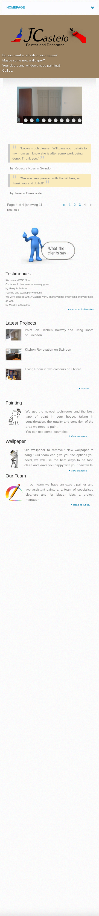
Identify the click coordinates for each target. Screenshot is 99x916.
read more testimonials (81, 309)
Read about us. (81, 504)
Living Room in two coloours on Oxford (53, 369)
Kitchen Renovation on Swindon (48, 349)
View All (85, 388)
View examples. (79, 436)
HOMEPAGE (15, 7)
